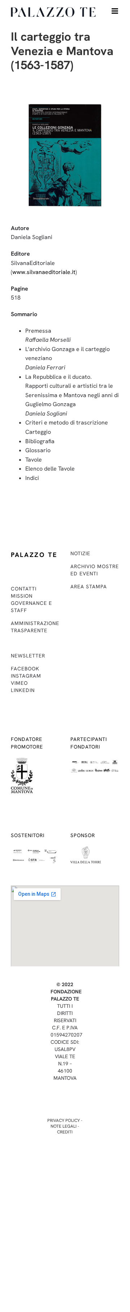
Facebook (25, 668)
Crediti (65, 1132)
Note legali (64, 1126)
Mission (21, 596)
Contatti (23, 588)
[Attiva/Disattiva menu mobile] (115, 11)
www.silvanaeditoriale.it (43, 272)
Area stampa (88, 586)
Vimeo (19, 683)
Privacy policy (63, 1120)
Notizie (80, 553)
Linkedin (23, 690)
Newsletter (28, 655)
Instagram (26, 676)
